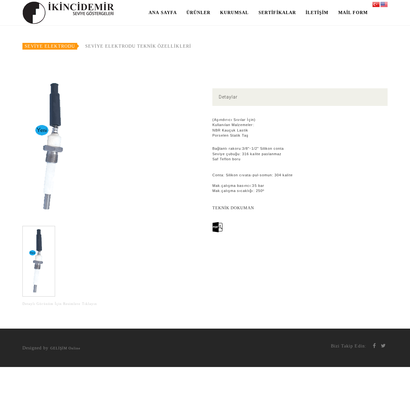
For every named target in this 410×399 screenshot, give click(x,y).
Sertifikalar (277, 12)
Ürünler (198, 12)
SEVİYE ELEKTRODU (50, 46)
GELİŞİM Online (65, 348)
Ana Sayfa (162, 12)
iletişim (317, 12)
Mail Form (353, 12)
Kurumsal (234, 12)
